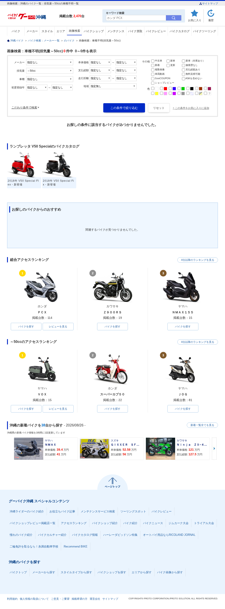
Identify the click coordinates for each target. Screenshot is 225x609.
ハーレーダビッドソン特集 (120, 534)
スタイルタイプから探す (76, 572)
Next (214, 448)
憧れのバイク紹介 (21, 534)
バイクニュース (153, 523)
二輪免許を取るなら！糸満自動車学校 (34, 546)
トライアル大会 (204, 523)
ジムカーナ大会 (179, 523)
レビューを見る (58, 326)
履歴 (211, 20)
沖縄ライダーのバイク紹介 (27, 511)
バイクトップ (18, 572)
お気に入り (194, 20)
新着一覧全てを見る (202, 425)
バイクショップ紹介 (105, 523)
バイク (16, 31)
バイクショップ (94, 31)
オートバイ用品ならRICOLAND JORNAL (169, 534)
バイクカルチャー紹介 (52, 534)
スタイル (47, 31)
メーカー (32, 31)
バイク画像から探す (170, 572)
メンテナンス (115, 31)
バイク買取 (135, 31)
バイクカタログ (180, 31)
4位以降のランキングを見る (197, 260)
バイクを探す (26, 326)
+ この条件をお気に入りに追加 (191, 108)
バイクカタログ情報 (85, 534)
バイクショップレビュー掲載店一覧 (32, 523)
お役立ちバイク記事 (62, 511)
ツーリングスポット (133, 511)
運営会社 (95, 598)
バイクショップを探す (112, 572)
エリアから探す (142, 572)
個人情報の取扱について (34, 598)
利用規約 (12, 598)
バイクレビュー (156, 31)
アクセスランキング (74, 523)
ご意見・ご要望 (60, 598)
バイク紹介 (130, 523)
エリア (60, 31)
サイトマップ (210, 3)
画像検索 (74, 30)
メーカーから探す (43, 572)
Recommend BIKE (75, 546)
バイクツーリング (204, 31)
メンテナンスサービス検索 (98, 511)
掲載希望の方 (79, 598)
